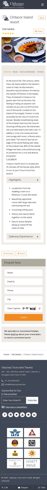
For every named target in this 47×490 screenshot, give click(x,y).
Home (6, 354)
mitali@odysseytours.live (15, 384)
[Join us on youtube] (22, 414)
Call (6, 487)
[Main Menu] (42, 5)
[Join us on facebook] (4, 414)
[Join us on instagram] (10, 414)
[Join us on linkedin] (34, 414)
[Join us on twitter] (16, 414)
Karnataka (16, 354)
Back (42, 17)
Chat (43, 487)
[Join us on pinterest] (28, 414)
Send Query (8, 253)
